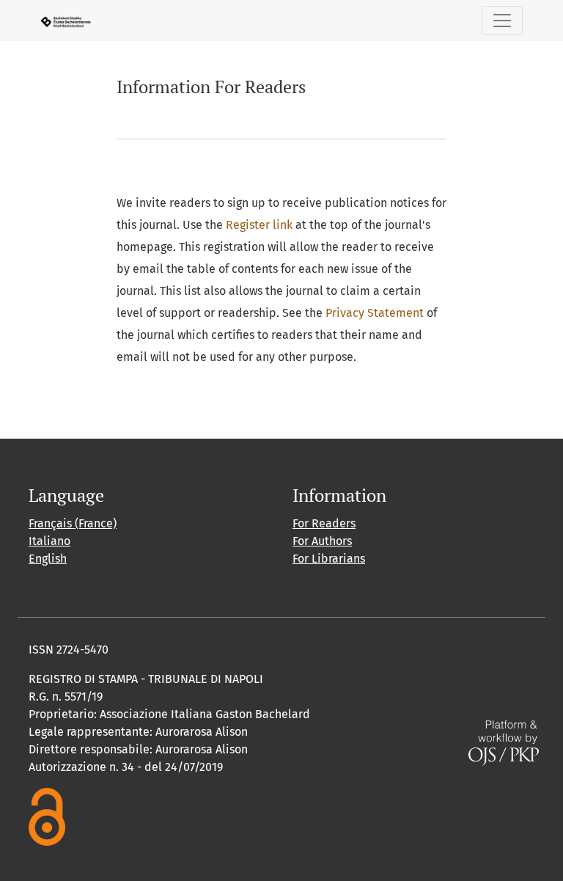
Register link (259, 225)
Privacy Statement (374, 313)
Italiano (49, 541)
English (48, 559)
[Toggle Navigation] (502, 20)
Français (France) (73, 523)
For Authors (322, 541)
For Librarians (328, 559)
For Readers (324, 523)
